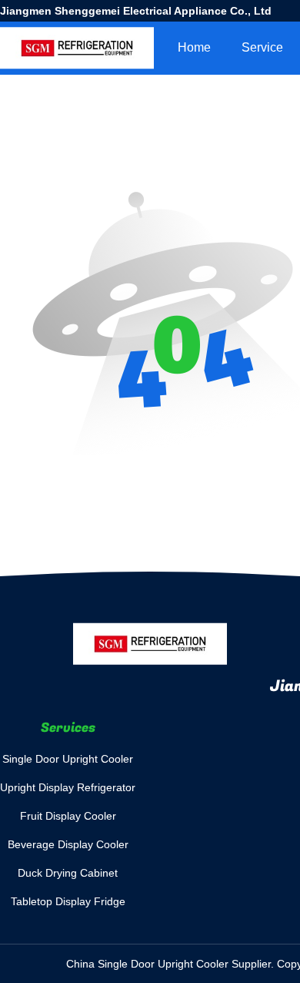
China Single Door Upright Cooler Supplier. (171, 964)
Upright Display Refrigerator (67, 787)
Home (194, 47)
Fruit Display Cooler (68, 816)
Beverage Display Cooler (68, 844)
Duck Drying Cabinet (68, 873)
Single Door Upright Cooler (67, 759)
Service (262, 47)
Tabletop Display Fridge (68, 901)
